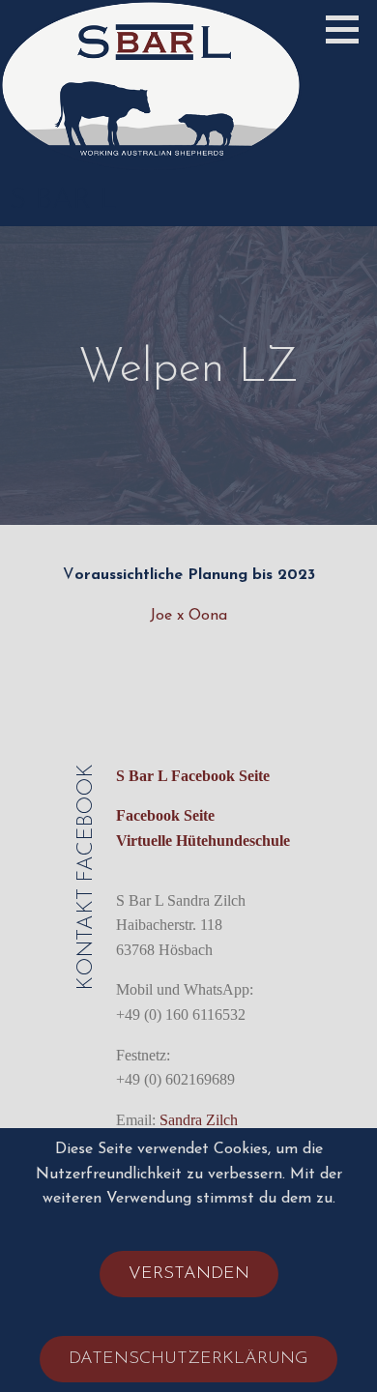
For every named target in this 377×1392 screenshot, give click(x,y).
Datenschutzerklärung (188, 1359)
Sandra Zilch (199, 1120)
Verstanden (189, 1274)
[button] (349, 29)
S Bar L (63, 201)
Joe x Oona (188, 616)
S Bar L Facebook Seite (193, 776)
